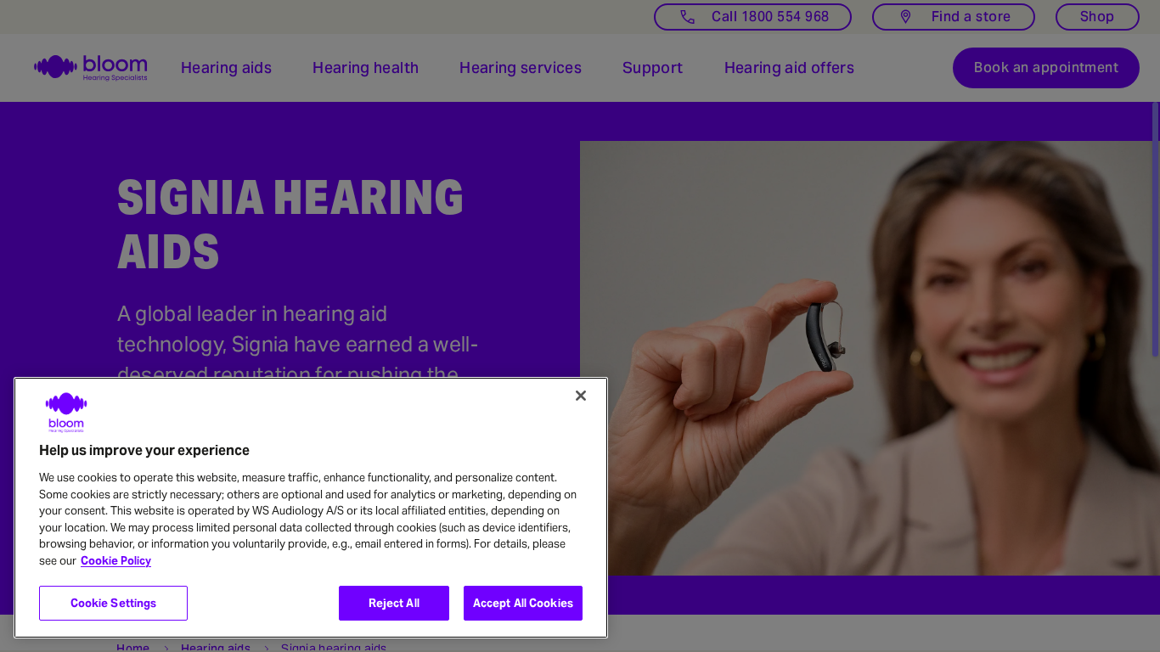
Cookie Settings (113, 603)
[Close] (581, 395)
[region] (311, 507)
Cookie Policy (116, 561)
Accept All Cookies (523, 603)
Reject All (394, 603)
